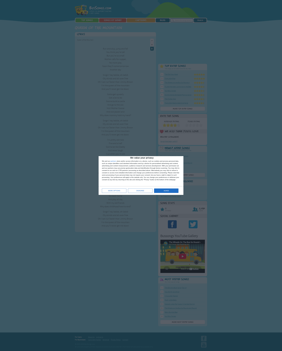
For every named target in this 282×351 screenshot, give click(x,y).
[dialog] (141, 175)
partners (113, 161)
